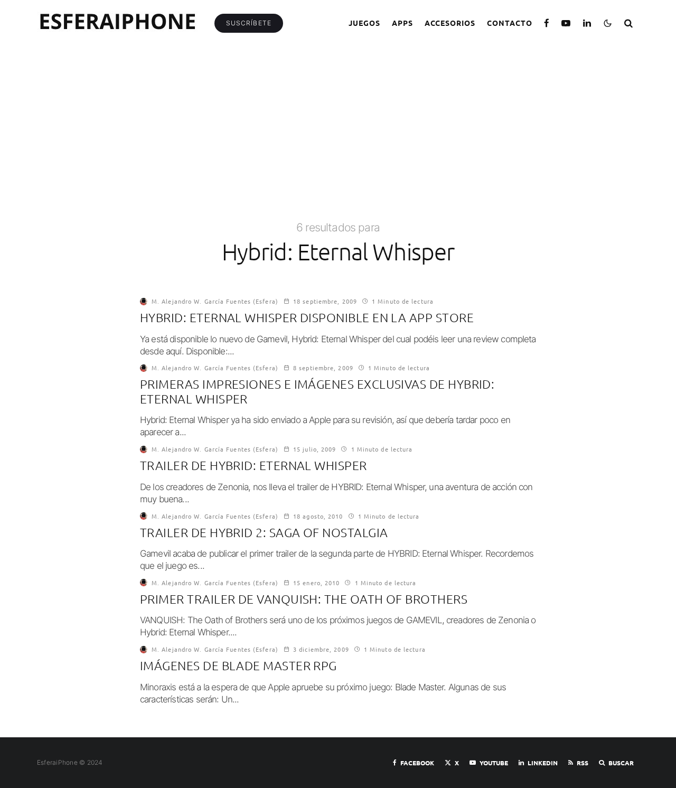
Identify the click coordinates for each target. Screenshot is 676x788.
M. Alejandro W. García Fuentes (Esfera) (215, 301)
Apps (402, 22)
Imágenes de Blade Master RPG (238, 666)
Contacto (509, 22)
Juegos (364, 22)
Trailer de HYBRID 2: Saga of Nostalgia (264, 533)
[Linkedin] (587, 23)
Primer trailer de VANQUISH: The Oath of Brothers (303, 599)
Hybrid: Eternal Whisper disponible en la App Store (307, 318)
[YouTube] (566, 23)
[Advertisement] (338, 141)
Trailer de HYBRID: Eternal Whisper (253, 465)
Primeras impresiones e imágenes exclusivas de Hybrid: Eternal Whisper (317, 391)
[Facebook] (547, 23)
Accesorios (450, 22)
